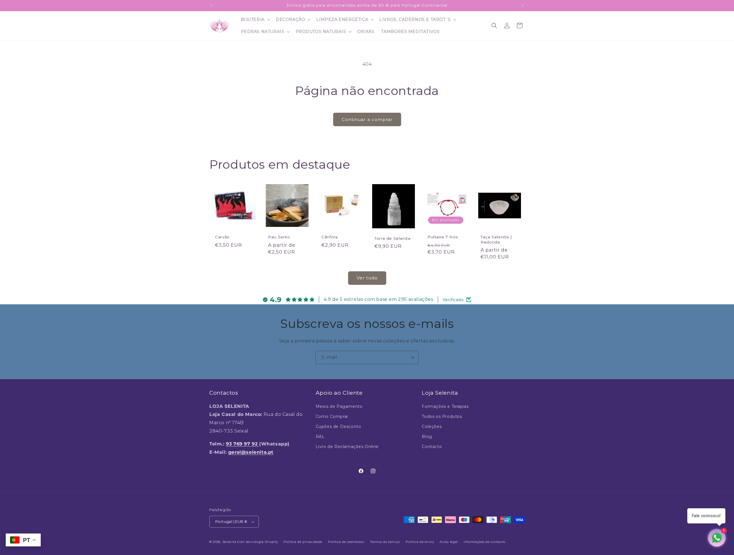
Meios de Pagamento (339, 406)
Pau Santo (279, 237)
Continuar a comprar (367, 119)
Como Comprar (332, 416)
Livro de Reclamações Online (347, 446)
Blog (427, 436)
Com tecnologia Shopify (257, 542)
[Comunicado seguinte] (522, 5)
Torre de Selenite (392, 238)
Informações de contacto (484, 542)
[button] (254, 19)
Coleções (432, 426)
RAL (320, 436)
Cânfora (329, 237)
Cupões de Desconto (338, 426)
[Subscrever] (412, 357)
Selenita (229, 542)
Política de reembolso (346, 542)
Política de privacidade (303, 542)
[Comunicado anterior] (211, 5)
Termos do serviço (385, 542)
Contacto (432, 446)
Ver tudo (367, 278)
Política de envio (420, 542)
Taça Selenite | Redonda (496, 239)
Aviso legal (449, 542)
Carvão (222, 237)
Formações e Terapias (445, 406)
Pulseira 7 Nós (442, 237)
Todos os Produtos (442, 416)
